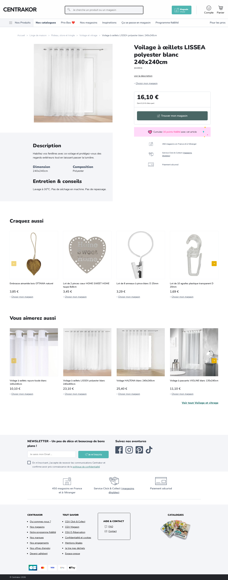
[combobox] (104, 10)
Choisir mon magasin (147, 83)
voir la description (143, 75)
